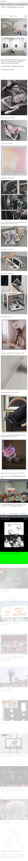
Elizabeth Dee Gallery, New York (13, 66)
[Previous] (1, 492)
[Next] (27, 492)
